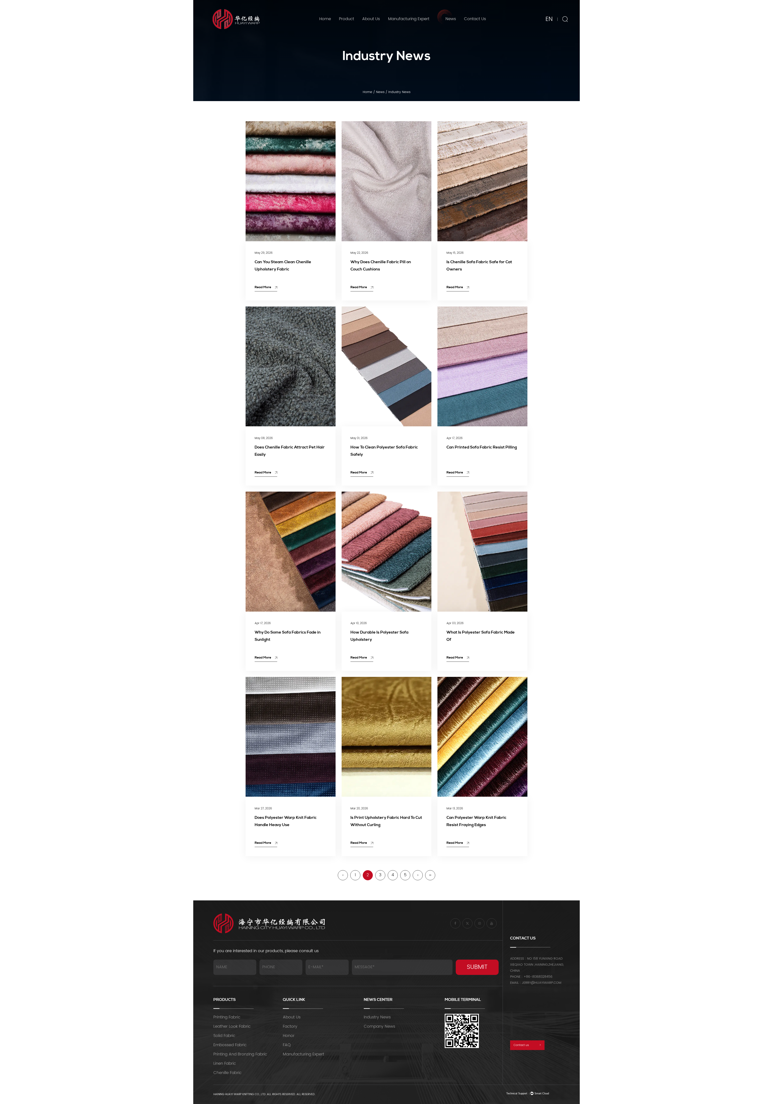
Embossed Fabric (230, 1045)
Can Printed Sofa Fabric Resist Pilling (481, 447)
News (450, 19)
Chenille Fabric (227, 1073)
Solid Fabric (224, 1036)
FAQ (287, 1045)
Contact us (527, 1045)
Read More (263, 287)
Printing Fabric (226, 1017)
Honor (289, 1036)
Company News (379, 1026)
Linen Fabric (224, 1063)
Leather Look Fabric (232, 1026)
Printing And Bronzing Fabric (357, 26)
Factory (290, 1026)
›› (430, 875)
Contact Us (475, 19)
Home (325, 19)
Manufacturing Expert (408, 19)
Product (346, 19)
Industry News (377, 1017)
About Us (371, 19)
